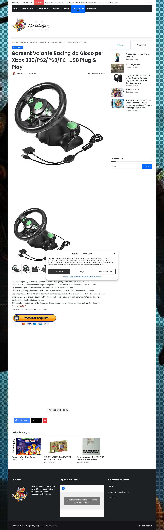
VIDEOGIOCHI (27, 8)
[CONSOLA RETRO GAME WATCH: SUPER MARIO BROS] (58, 446)
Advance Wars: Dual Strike (23, 457)
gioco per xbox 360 (59, 410)
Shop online (23, 42)
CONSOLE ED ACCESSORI (48, 8)
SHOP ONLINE (78, 8)
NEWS (66, 8)
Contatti (111, 487)
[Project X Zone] (117, 92)
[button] (114, 253)
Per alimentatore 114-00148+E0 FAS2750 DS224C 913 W (90, 458)
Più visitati (141, 45)
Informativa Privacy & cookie (118, 492)
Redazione (19, 73)
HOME (16, 8)
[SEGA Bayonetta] (117, 68)
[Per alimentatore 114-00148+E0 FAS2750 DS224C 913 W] (91, 446)
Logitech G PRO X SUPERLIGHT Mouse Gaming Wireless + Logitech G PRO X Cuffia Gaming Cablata (139, 79)
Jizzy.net (38, 526)
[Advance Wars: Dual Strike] (26, 446)
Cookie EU (112, 497)
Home (15, 42)
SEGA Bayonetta (133, 65)
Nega (82, 271)
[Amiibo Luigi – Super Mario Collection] (117, 57)
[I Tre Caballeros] (31, 25)
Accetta (59, 271)
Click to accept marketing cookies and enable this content (82, 501)
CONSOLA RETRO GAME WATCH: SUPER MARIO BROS (57, 458)
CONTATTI (91, 8)
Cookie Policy (68, 277)
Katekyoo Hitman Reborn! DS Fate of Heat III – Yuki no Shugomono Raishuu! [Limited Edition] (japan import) (139, 104)
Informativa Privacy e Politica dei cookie (87, 277)
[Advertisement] (106, 25)
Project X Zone (50, 2)
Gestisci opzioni (105, 271)
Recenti (120, 45)
